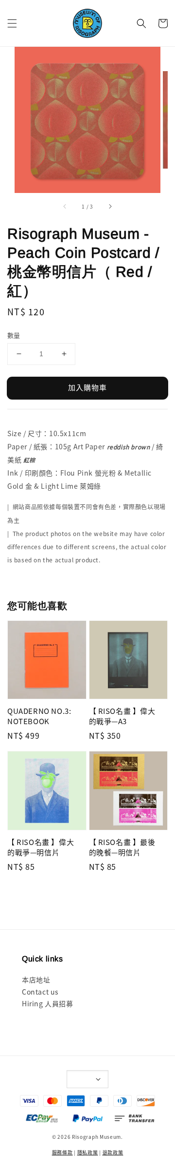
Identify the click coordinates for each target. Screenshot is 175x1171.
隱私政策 (87, 1152)
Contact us (40, 992)
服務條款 (62, 1152)
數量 (13, 335)
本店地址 (36, 979)
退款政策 (113, 1152)
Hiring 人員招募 (47, 1003)
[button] (12, 23)
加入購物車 (87, 387)
